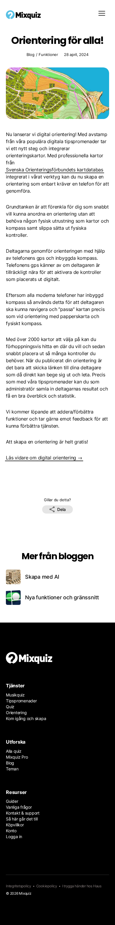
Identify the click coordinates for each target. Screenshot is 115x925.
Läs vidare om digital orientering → (44, 458)
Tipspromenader (21, 700)
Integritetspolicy (18, 886)
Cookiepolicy (46, 886)
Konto (11, 830)
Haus (97, 886)
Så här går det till (21, 818)
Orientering (16, 712)
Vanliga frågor (19, 807)
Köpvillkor (15, 824)
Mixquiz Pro (17, 756)
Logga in (14, 836)
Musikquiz (15, 694)
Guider (12, 801)
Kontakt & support (23, 812)
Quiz (10, 706)
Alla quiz (14, 751)
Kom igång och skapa (26, 718)
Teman (12, 768)
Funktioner (48, 55)
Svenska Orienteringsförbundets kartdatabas (54, 170)
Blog (30, 55)
